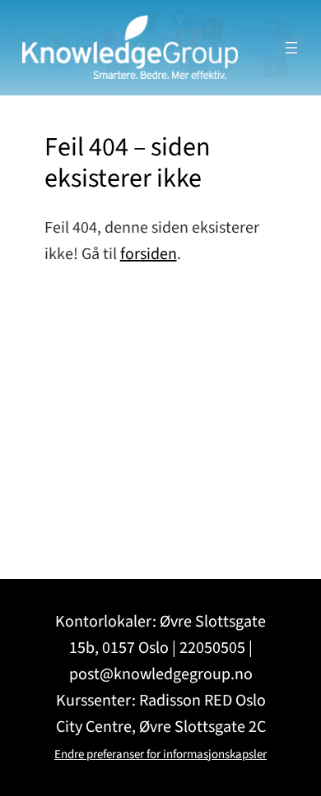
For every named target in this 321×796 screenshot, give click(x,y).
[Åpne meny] (291, 48)
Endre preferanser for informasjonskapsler (160, 754)
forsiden (148, 254)
